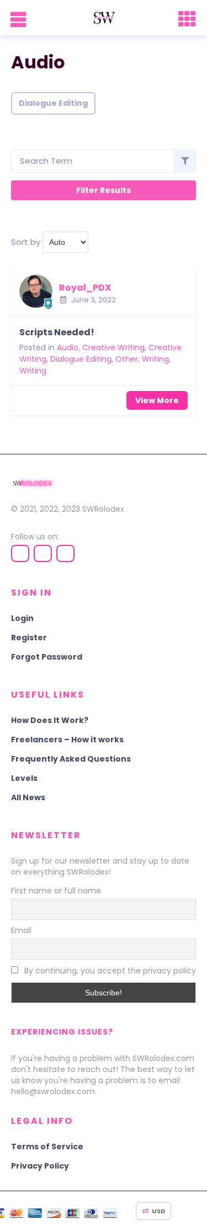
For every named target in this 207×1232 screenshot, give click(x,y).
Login (22, 618)
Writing (155, 359)
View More (157, 400)
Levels (24, 778)
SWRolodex (103, 509)
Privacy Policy (40, 1165)
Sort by (25, 242)
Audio (67, 347)
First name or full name (56, 890)
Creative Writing (113, 347)
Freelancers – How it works (67, 739)
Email (21, 930)
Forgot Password (46, 656)
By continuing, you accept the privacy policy (109, 970)
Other (126, 359)
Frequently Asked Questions (71, 758)
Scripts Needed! (56, 332)
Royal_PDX (85, 287)
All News (28, 797)
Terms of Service (47, 1146)
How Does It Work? (49, 720)
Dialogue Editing (53, 103)
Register (29, 637)
